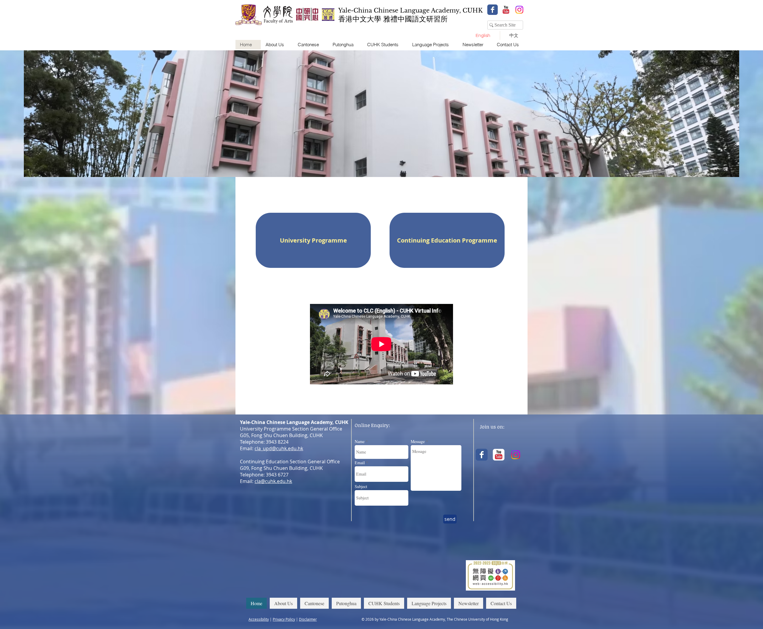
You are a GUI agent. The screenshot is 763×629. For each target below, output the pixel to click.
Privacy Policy (284, 619)
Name (360, 441)
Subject (361, 486)
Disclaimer (308, 619)
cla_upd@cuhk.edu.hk (279, 448)
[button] (277, 44)
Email (360, 463)
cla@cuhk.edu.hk (273, 481)
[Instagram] (519, 9)
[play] (727, 172)
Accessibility (259, 619)
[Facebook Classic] (492, 9)
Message (418, 441)
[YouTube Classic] (506, 9)
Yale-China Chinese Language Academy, (400, 10)
